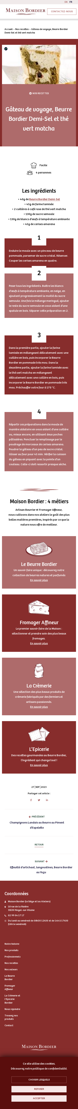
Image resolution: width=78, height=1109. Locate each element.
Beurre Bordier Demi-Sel (44, 199)
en (66, 2)
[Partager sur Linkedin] (47, 800)
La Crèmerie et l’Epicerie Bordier (12, 999)
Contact (9, 1025)
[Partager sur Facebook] (31, 800)
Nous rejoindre (12, 1009)
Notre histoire (12, 943)
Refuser (39, 1089)
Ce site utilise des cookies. (39, 1063)
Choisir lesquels (39, 1079)
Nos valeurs (11, 969)
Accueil (9, 29)
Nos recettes (22, 29)
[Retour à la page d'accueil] (25, 11)
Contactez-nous (62, 11)
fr (70, 2)
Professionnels (12, 956)
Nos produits (11, 950)
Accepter (39, 1098)
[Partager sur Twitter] (39, 800)
